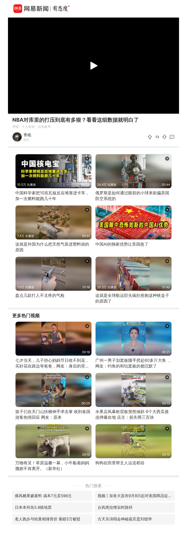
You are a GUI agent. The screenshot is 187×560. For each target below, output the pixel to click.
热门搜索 (93, 485)
